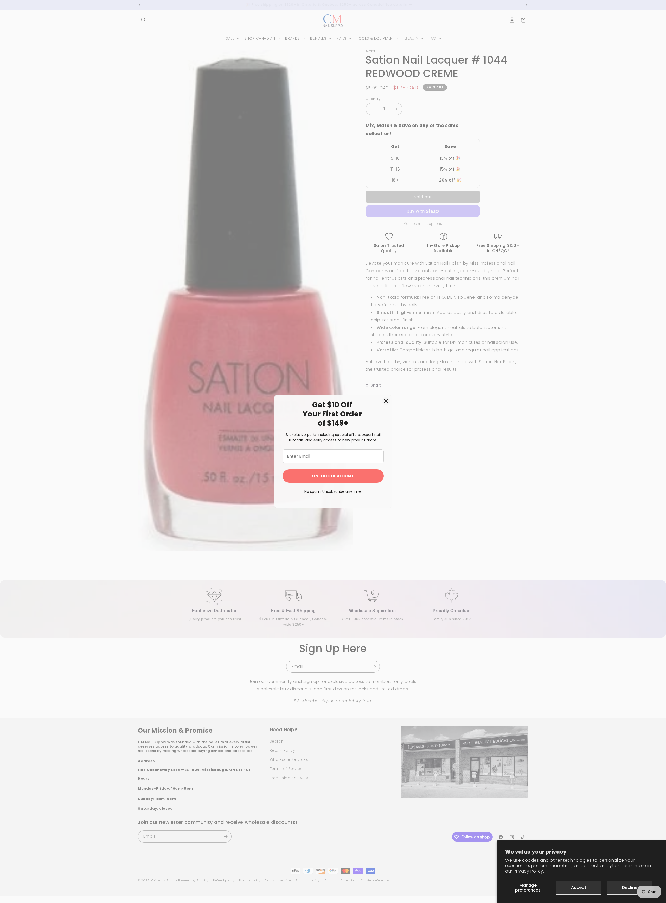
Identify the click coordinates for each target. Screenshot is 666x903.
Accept (578, 887)
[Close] (386, 401)
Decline (629, 887)
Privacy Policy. (529, 871)
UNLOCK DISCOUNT (333, 476)
